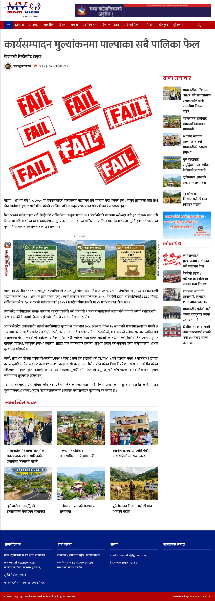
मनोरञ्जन (149, 25)
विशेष (62, 25)
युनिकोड (178, 25)
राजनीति (49, 25)
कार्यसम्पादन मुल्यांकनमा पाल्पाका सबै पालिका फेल (196, 261)
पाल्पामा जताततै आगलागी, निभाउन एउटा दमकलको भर (195, 296)
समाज (74, 25)
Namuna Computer (200, 596)
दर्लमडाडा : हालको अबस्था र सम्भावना (77, 508)
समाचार (33, 25)
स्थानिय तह (90, 25)
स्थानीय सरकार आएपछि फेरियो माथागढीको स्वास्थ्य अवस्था (132, 453)
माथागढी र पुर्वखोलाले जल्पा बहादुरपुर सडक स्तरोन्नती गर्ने (196, 314)
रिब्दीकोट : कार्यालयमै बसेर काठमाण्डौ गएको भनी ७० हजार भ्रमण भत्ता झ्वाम (197, 335)
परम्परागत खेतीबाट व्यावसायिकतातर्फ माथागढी (77, 453)
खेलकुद (163, 25)
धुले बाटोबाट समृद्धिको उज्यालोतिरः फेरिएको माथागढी (26, 508)
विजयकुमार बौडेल (22, 66)
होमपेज (19, 25)
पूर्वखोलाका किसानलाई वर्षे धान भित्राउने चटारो (132, 508)
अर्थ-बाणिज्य (131, 25)
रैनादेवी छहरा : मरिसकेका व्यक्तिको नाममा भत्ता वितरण (195, 279)
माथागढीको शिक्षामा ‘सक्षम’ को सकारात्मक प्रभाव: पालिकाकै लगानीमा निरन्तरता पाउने (26, 456)
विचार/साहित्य (110, 25)
